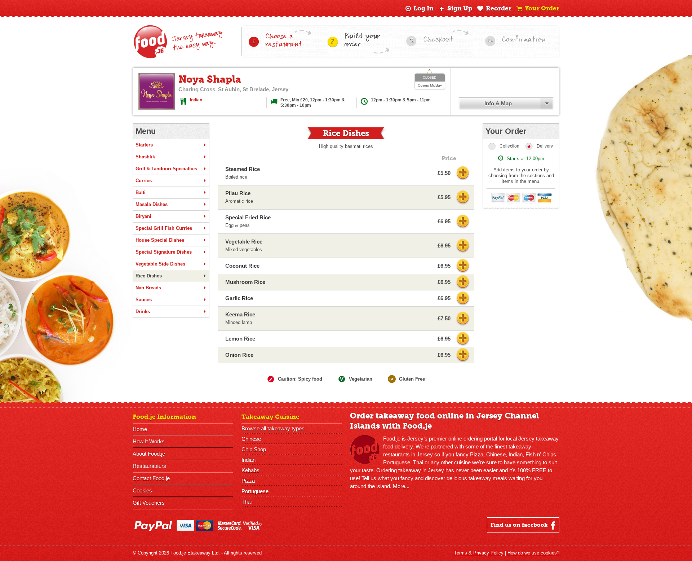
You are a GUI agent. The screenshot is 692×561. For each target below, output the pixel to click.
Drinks (143, 311)
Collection (509, 146)
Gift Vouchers (149, 503)
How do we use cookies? (533, 553)
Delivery (545, 146)
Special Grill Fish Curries (164, 228)
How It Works (149, 441)
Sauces (144, 299)
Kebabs (250, 470)
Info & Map (498, 103)
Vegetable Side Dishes (160, 264)
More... (401, 486)
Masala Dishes (152, 204)
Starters (144, 145)
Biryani (143, 216)
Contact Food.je (151, 478)
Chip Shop (253, 449)
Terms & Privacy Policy (479, 553)
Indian (196, 99)
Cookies (142, 490)
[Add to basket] (463, 173)
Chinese (251, 439)
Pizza (248, 481)
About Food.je (149, 454)
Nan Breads (148, 287)
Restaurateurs (149, 466)
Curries (144, 180)
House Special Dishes (160, 240)
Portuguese (255, 491)
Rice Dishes (149, 276)
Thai (246, 502)
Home (140, 429)
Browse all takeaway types (273, 428)
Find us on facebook (520, 525)
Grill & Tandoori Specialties (166, 168)
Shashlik (145, 156)
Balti (141, 192)
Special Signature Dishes (164, 252)
